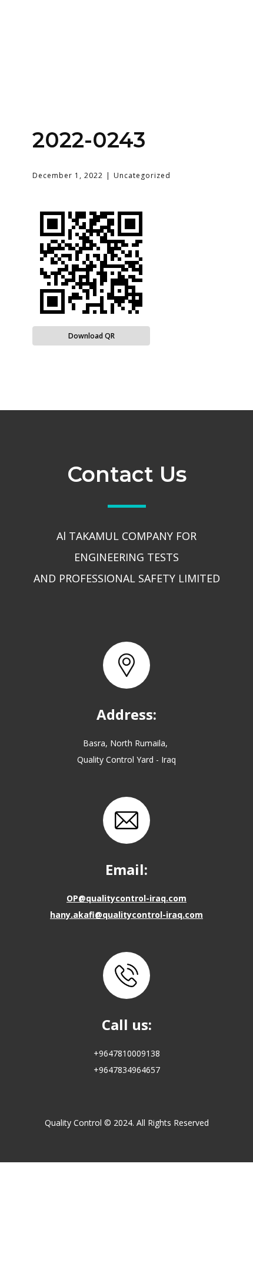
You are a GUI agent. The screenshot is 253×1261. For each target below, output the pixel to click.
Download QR (91, 336)
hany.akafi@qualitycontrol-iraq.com (126, 914)
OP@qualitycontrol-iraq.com (126, 898)
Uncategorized (142, 175)
